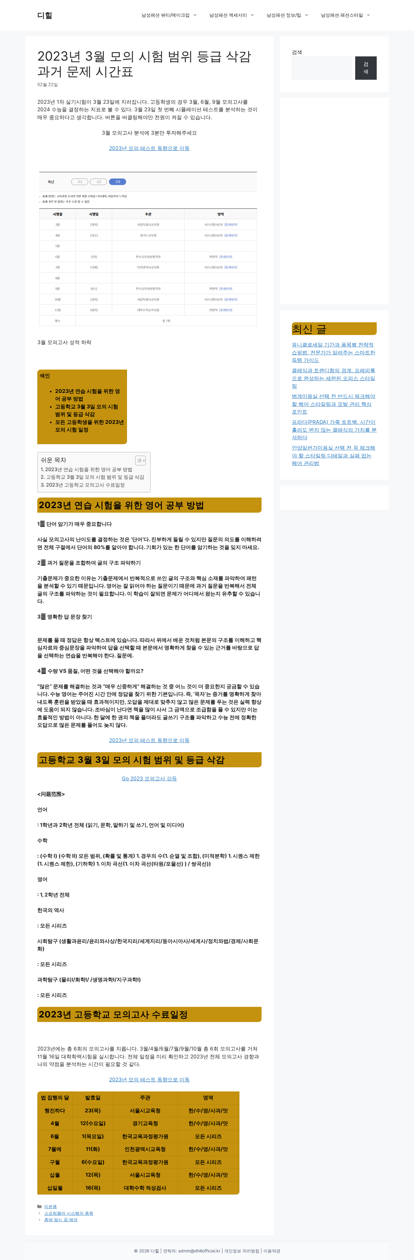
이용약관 (271, 1250)
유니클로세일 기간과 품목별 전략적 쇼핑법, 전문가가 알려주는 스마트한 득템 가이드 (333, 352)
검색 (297, 52)
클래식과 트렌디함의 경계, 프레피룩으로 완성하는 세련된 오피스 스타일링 (333, 378)
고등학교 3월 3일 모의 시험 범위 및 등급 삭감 (95, 477)
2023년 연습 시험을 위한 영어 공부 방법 (88, 469)
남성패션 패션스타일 (342, 15)
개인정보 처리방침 (241, 1250)
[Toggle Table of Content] (137, 460)
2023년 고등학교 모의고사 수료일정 (85, 485)
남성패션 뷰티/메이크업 (166, 15)
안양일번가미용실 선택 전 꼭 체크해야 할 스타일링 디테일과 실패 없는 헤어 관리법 (333, 455)
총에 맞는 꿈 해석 (61, 1219)
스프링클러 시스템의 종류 (68, 1213)
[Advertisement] (334, 201)
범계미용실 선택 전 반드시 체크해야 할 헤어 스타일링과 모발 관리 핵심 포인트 (333, 404)
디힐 (44, 15)
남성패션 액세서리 (228, 15)
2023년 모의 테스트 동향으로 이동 (149, 148)
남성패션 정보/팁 (284, 15)
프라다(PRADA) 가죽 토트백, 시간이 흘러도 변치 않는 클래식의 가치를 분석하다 (334, 430)
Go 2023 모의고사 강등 (149, 779)
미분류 (50, 1206)
